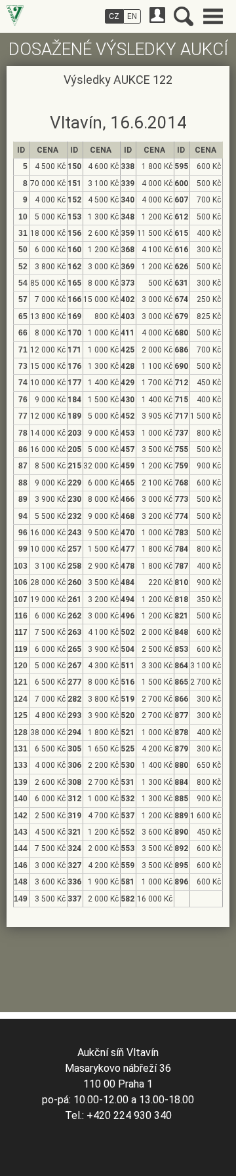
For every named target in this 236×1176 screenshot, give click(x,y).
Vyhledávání (183, 16)
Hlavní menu (213, 16)
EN (132, 16)
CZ (114, 16)
